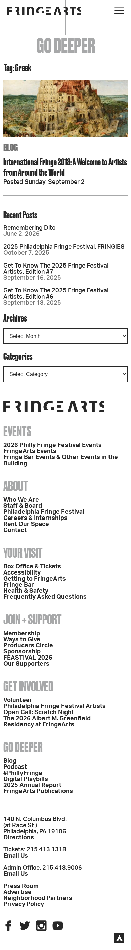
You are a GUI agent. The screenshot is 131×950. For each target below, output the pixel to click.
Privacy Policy (23, 904)
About (15, 486)
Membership (21, 634)
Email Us (15, 856)
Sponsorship (22, 652)
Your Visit (23, 552)
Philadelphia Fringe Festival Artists (54, 706)
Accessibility (22, 573)
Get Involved (28, 686)
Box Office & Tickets (32, 567)
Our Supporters (26, 664)
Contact (15, 530)
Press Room (21, 886)
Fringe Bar (18, 585)
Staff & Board (22, 506)
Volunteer (17, 700)
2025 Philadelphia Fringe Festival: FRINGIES (64, 247)
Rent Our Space (26, 524)
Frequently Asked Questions (45, 597)
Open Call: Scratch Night (38, 712)
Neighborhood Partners (37, 898)
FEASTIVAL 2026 (27, 658)
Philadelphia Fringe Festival (43, 512)
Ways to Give (21, 640)
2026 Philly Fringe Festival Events (52, 445)
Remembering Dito (29, 228)
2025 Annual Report (32, 785)
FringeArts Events (29, 451)
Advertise (17, 892)
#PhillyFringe (22, 773)
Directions (18, 838)
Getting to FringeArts (34, 579)
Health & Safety (25, 591)
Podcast (15, 767)
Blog (9, 761)
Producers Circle (28, 646)
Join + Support (32, 619)
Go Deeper (23, 747)
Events (17, 431)
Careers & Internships (35, 518)
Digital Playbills (25, 779)
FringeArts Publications (38, 791)
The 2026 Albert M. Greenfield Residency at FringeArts (47, 722)
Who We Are (21, 500)
